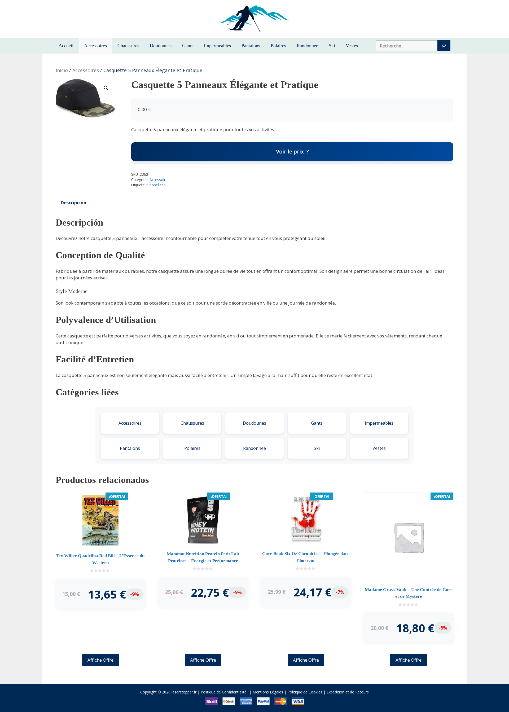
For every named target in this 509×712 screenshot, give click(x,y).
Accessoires (95, 45)
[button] (106, 88)
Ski (332, 45)
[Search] (443, 45)
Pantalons (251, 45)
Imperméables (217, 45)
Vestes (352, 45)
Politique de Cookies (304, 692)
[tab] (73, 203)
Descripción (73, 203)
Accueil (66, 45)
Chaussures (128, 45)
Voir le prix (290, 151)
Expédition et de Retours (348, 692)
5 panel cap (156, 184)
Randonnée (307, 45)
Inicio (62, 70)
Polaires (278, 45)
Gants (187, 45)
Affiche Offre (100, 660)
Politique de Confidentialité (224, 692)
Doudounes (161, 45)
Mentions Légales (268, 692)
